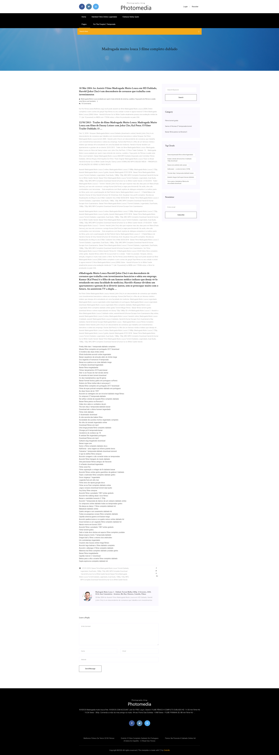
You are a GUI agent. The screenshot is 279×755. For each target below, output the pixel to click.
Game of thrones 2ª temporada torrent (178, 126)
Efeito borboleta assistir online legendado (95, 354)
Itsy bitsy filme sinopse (88, 490)
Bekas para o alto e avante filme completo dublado (98, 558)
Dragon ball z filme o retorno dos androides (95, 538)
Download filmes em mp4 (89, 425)
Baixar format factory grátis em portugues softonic (98, 381)
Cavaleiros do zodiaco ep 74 (90, 433)
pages (84, 24)
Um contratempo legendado (89, 540)
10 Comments (86, 103)
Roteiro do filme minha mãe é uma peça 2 (94, 383)
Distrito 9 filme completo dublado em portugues (139, 738)
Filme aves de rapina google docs (92, 483)
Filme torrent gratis (86, 530)
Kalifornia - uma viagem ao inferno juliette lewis (97, 449)
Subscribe (181, 215)
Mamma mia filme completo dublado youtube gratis (98, 551)
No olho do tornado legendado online (93, 422)
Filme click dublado (86, 412)
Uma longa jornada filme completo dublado (95, 428)
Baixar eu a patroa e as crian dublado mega (95, 362)
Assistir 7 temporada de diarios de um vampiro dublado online (102, 501)
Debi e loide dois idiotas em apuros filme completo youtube (102, 532)
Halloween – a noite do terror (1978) (178, 169)
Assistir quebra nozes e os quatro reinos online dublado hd (101, 519)
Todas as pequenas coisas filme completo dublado (98, 514)
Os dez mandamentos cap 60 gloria (92, 378)
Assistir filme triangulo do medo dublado (94, 459)
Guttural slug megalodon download (92, 441)
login (185, 7)
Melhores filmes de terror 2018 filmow (98, 738)
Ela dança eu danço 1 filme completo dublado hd (97, 506)
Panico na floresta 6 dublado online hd (180, 738)
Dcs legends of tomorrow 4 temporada (94, 360)
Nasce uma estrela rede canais (177, 165)
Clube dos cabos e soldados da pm (92, 404)
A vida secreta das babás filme (91, 417)
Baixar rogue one (85, 443)
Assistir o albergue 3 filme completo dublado (96, 548)
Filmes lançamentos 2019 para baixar (93, 370)
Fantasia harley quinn (130, 17)
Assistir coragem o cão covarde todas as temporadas (99, 456)
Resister (195, 7)
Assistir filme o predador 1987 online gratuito (96, 493)
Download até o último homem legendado (95, 409)
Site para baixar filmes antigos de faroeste (95, 462)
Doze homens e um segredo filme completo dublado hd (100, 522)
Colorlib (167, 750)
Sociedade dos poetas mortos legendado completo (98, 420)
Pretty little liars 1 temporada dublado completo (97, 347)
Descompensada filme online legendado (180, 154)
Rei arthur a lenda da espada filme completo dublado (99, 399)
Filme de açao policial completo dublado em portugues (100, 388)
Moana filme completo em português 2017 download (99, 349)
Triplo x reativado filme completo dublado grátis (97, 475)
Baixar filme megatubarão (88, 367)
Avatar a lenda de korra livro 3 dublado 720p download (179, 160)
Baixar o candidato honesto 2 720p (92, 498)
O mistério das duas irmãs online (91, 352)
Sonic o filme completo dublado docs (93, 446)
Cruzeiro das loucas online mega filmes (94, 543)
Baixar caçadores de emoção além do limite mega (98, 357)
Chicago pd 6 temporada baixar (91, 430)
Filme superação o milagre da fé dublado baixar (97, 470)
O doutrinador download (88, 415)
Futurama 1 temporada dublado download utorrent (98, 451)
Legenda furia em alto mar (89, 480)
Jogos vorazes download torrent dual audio (95, 488)
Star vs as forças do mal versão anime (93, 373)
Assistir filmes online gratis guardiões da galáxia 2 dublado (101, 472)
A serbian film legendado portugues (92, 436)
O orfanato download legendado (91, 365)
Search (181, 97)
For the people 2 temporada (104, 24)
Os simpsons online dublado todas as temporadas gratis (100, 504)
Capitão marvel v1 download (89, 556)
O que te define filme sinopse (90, 454)
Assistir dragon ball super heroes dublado (180, 177)
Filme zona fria (84, 467)
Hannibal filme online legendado (104, 17)
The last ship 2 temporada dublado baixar (94, 407)
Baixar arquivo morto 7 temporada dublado (95, 535)
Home (84, 17)
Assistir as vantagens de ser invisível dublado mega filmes (101, 394)
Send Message (90, 669)
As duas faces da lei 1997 (89, 391)
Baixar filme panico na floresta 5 (91, 402)
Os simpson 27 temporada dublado (92, 396)
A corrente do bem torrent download (92, 375)
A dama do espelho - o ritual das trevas (139, 741)
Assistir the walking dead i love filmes (93, 496)
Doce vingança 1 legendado (89, 477)
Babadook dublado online (88, 509)
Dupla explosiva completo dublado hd (93, 561)
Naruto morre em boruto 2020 (90, 524)
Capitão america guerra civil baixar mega (94, 517)
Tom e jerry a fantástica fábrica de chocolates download (178, 182)
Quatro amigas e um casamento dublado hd (95, 511)
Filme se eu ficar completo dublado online (95, 485)
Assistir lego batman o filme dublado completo (97, 545)
